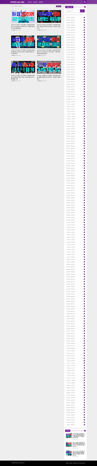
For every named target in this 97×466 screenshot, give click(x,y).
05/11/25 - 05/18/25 (76, 183)
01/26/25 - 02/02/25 (76, 220)
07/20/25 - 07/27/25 (76, 158)
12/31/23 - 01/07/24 (76, 358)
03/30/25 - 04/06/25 (76, 197)
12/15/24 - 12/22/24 (76, 234)
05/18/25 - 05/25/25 (76, 180)
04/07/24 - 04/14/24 (76, 323)
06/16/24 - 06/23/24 (76, 299)
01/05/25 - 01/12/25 (76, 227)
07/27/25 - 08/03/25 (76, 155)
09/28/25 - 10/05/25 (76, 133)
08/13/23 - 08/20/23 (76, 407)
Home (67, 463)
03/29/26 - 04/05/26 (76, 69)
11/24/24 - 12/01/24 (76, 242)
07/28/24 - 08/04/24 (76, 284)
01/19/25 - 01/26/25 (76, 222)
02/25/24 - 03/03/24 (76, 338)
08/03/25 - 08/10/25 (76, 153)
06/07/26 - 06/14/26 (76, 45)
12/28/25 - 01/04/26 (76, 101)
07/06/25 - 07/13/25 (76, 163)
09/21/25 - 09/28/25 (76, 136)
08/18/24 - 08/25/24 (76, 276)
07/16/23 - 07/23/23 (76, 417)
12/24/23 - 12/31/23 (76, 360)
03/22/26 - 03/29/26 (76, 72)
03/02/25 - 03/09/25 (76, 207)
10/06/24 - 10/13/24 (76, 259)
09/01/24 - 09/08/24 (76, 271)
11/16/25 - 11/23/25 (76, 116)
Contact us (75, 463)
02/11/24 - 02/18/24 (76, 343)
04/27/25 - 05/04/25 (76, 188)
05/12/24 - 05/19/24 (76, 311)
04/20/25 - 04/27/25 (76, 190)
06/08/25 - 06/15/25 (76, 173)
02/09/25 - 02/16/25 (76, 215)
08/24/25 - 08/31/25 (76, 146)
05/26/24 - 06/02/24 (76, 306)
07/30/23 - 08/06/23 (76, 412)
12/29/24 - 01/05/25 (76, 230)
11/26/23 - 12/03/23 (76, 370)
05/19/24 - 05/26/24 (76, 308)
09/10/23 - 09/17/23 (76, 397)
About (70, 463)
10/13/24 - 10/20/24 (76, 257)
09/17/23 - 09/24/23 (76, 395)
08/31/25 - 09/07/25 (76, 143)
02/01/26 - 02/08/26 (76, 89)
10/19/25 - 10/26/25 (76, 126)
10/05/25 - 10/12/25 (76, 131)
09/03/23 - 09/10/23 (76, 400)
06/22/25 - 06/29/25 (76, 168)
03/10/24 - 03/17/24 (76, 333)
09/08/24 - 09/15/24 (76, 269)
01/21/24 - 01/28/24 (76, 350)
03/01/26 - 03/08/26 (76, 79)
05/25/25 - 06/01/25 (76, 178)
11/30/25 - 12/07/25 (76, 111)
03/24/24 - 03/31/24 (76, 328)
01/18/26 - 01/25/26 (76, 94)
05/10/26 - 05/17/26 (76, 54)
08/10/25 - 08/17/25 (76, 151)
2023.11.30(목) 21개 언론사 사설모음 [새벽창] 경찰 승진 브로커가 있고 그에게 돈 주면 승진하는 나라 (78, 444)
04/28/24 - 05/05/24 (76, 316)
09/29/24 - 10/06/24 (76, 262)
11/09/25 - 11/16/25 (76, 118)
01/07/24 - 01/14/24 (76, 355)
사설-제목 (35, 2)
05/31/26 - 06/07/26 (76, 47)
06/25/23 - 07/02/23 (76, 424)
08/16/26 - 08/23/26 (76, 20)
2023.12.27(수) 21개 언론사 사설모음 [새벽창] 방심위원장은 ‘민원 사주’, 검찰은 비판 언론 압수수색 (78, 453)
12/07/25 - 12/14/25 (76, 109)
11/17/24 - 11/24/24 (76, 244)
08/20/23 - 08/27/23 (76, 405)
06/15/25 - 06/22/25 (76, 170)
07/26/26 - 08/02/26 (76, 27)
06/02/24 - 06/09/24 (76, 304)
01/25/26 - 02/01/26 (76, 91)
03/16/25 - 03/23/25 (76, 202)
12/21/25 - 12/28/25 (76, 104)
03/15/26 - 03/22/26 (76, 74)
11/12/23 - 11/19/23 (76, 375)
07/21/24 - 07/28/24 (76, 286)
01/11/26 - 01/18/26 (76, 96)
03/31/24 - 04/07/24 (76, 326)
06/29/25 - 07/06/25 (76, 165)
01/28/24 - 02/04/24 (76, 348)
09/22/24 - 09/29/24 (76, 264)
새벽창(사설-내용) (17, 2)
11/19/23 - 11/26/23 (76, 373)
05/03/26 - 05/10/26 (76, 57)
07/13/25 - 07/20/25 (76, 160)
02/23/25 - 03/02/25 (76, 210)
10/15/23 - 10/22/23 (76, 385)
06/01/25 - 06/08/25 (76, 175)
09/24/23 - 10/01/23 (76, 392)
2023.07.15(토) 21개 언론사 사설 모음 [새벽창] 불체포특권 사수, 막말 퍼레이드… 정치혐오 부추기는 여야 (78, 435)
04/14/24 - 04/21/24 (76, 321)
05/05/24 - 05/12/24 (76, 313)
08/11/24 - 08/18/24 (76, 279)
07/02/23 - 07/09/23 (76, 422)
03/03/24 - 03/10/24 (76, 336)
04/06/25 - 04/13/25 (76, 195)
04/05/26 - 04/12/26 (76, 67)
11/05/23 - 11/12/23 (76, 378)
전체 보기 (59, 6)
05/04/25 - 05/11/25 (76, 185)
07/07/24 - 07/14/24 (76, 291)
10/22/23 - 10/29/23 (76, 382)
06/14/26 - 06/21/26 (76, 42)
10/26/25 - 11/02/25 (76, 123)
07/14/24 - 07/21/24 (76, 289)
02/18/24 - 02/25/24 (76, 341)
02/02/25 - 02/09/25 (76, 217)
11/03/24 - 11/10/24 (76, 249)
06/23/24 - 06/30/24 (76, 296)
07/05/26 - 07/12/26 (76, 35)
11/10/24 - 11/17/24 (76, 247)
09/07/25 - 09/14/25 (76, 141)
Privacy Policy (82, 463)
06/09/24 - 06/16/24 (76, 301)
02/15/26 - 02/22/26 (76, 84)
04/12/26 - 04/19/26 (76, 64)
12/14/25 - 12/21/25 (76, 106)
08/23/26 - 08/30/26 (76, 17)
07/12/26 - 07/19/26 (76, 32)
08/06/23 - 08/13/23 (76, 410)
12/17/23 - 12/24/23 (76, 363)
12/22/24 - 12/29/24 (76, 232)
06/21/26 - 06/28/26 (76, 40)
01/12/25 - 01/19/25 (76, 225)
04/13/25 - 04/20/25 (76, 192)
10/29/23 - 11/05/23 (76, 380)
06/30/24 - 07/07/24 (76, 294)
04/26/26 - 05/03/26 (76, 59)
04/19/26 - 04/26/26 (76, 62)
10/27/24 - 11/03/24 (76, 252)
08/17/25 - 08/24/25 (76, 148)
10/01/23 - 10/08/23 (76, 390)
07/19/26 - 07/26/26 (76, 30)
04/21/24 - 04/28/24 (76, 318)
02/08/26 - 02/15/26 (76, 86)
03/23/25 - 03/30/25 (76, 200)
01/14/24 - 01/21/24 (76, 353)
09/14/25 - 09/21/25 (76, 138)
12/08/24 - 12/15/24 (76, 237)
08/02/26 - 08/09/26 (76, 25)
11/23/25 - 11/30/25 (76, 114)
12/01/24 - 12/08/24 (76, 239)
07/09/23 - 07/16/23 (76, 419)
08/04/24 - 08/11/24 (76, 281)
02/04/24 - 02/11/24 (76, 345)
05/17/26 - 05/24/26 (76, 52)
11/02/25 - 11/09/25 (76, 121)
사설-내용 (29, 2)
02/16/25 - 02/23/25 (76, 212)
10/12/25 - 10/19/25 (76, 128)
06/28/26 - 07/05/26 (76, 37)
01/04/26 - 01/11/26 (76, 99)
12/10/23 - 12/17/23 (76, 365)
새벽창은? (41, 2)
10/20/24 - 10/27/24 (76, 254)
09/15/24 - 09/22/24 (76, 267)
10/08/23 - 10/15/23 (76, 387)
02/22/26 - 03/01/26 (76, 81)
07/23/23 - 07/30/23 (76, 415)
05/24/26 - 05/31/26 (76, 49)
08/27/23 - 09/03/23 (76, 402)
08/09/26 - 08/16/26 (76, 22)
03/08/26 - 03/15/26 (76, 77)
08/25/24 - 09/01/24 (76, 274)
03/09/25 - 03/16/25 (76, 205)
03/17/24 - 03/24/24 (76, 331)
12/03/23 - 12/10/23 (76, 368)
